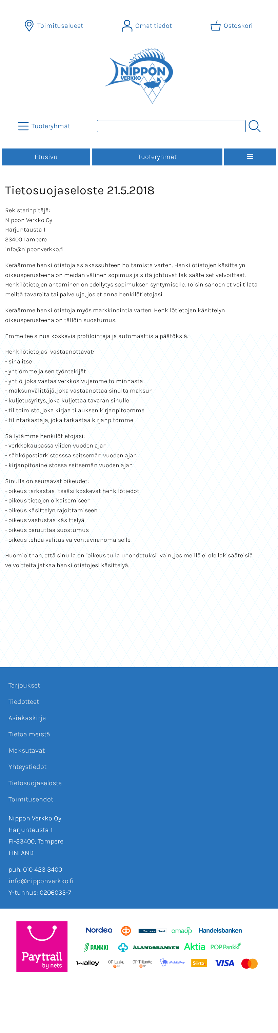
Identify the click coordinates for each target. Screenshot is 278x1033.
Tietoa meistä (29, 734)
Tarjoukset (24, 685)
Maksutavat (26, 750)
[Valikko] (250, 156)
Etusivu (46, 157)
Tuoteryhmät (157, 157)
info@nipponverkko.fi (41, 881)
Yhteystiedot (27, 767)
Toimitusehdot (30, 799)
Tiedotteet (23, 702)
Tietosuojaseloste (35, 783)
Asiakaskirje (27, 718)
